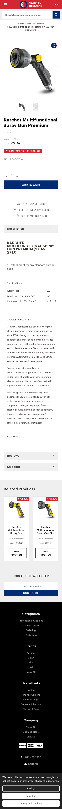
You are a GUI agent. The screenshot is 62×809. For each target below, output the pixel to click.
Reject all (31, 795)
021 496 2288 (33, 757)
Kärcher (11, 356)
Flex (38, 356)
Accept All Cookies (31, 803)
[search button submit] (56, 15)
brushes (11, 414)
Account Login (31, 699)
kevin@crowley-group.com (28, 422)
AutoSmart (22, 356)
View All (31, 672)
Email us (33, 763)
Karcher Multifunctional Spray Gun (16, 530)
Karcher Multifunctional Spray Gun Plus (45, 530)
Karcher (31, 652)
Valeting (31, 630)
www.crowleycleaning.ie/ (20, 372)
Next (55, 67)
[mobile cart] (57, 5)
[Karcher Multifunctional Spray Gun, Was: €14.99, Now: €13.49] (16, 510)
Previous (6, 67)
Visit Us (31, 736)
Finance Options (31, 694)
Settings (31, 788)
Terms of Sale (31, 709)
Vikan (32, 356)
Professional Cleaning (31, 620)
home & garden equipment (38, 409)
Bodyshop (31, 635)
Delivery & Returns (31, 704)
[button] (31, 229)
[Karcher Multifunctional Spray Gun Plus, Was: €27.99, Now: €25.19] (45, 510)
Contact (31, 689)
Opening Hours (31, 731)
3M (47, 356)
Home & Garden (31, 625)
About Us (31, 726)
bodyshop (22, 414)
